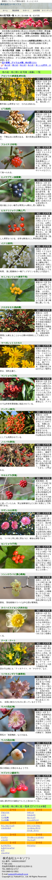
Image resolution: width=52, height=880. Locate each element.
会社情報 (36, 10)
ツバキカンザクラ (33, 828)
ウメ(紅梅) (5, 817)
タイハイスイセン (33, 826)
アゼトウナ (5, 812)
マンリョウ (31, 840)
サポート (26, 10)
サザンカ (30, 812)
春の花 (7, 65)
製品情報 (15, 10)
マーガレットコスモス (35, 837)
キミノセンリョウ (7, 826)
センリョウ (31, 817)
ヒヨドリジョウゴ (7, 848)
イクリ (3, 815)
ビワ (2, 850)
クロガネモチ (6, 828)
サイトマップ (47, 10)
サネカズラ (31, 815)
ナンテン (4, 837)
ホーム (5, 10)
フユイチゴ (5, 853)
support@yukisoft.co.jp (18, 874)
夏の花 (15, 65)
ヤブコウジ (31, 845)
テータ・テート (33, 830)
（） (19, 63)
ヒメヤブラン (6, 845)
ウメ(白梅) (5, 820)
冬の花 (31, 65)
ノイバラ (4, 840)
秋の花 (23, 65)
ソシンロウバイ (33, 820)
